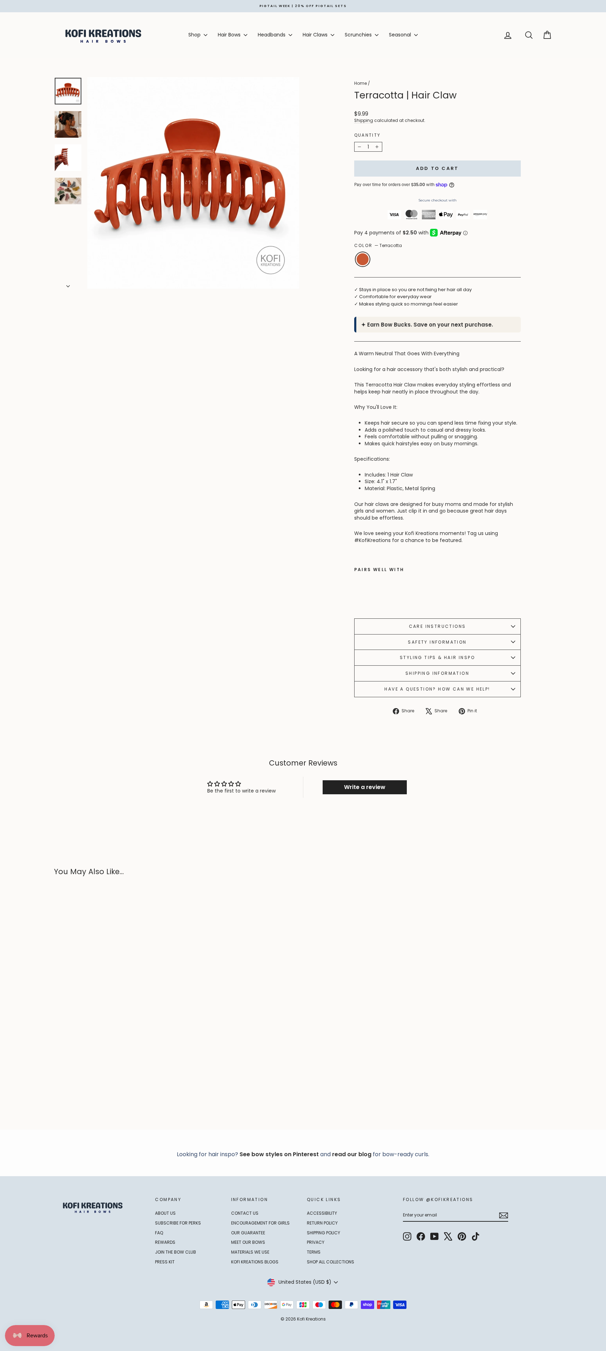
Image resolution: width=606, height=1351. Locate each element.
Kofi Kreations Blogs (254, 1262)
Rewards (165, 1242)
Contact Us (244, 1213)
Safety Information (437, 642)
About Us (165, 1213)
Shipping (363, 120)
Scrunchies (359, 34)
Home (360, 83)
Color (378, 245)
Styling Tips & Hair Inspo (437, 657)
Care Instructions (437, 626)
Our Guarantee (248, 1233)
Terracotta (363, 259)
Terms (314, 1252)
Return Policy (322, 1223)
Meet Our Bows (248, 1242)
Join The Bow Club (175, 1252)
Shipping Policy (323, 1233)
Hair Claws (316, 34)
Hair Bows (230, 34)
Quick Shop (113, 1064)
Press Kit (165, 1262)
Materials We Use (250, 1252)
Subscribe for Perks (178, 1223)
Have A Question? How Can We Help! (437, 689)
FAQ (159, 1233)
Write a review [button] (364, 787)
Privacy (315, 1242)
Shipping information (437, 673)
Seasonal (400, 34)
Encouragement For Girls (260, 1223)
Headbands (272, 34)
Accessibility (322, 1213)
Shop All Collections (330, 1262)
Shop (195, 34)
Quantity (367, 135)
